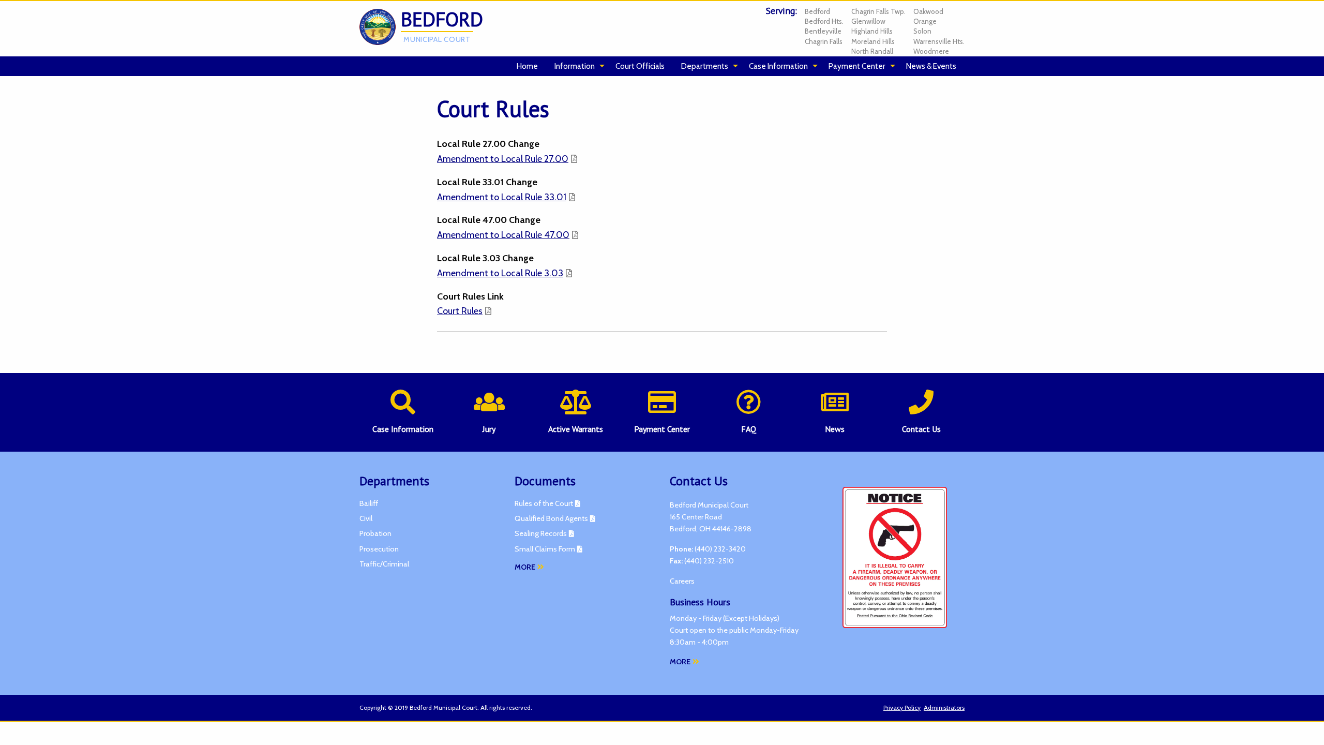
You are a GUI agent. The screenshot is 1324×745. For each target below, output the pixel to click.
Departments (704, 66)
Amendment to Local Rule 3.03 (500, 273)
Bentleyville (823, 31)
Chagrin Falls (823, 41)
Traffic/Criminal (384, 564)
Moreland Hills (873, 41)
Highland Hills (872, 31)
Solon (922, 31)
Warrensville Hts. (939, 41)
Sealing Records (541, 533)
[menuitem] (527, 66)
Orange (925, 21)
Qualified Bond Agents (551, 518)
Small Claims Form (545, 549)
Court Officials (640, 66)
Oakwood (928, 11)
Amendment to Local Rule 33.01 (501, 197)
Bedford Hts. (824, 21)
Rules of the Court (544, 503)
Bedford (817, 11)
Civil (365, 518)
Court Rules (460, 311)
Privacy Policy (902, 707)
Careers (682, 581)
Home (527, 66)
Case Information (778, 66)
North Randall (872, 51)
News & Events (931, 66)
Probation (375, 533)
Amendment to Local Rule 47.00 (503, 235)
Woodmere (931, 51)
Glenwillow (868, 21)
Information (574, 66)
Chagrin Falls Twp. (878, 11)
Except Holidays (751, 618)
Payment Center (857, 66)
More (525, 567)
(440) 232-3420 (720, 549)
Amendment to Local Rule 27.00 (502, 159)
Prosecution (379, 549)
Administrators (944, 707)
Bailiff (368, 503)
